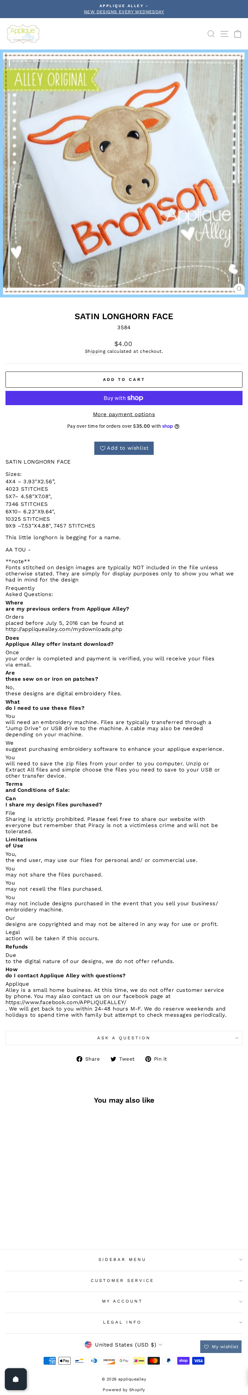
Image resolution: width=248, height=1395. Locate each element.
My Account (122, 1301)
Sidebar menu (122, 1259)
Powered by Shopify (124, 1389)
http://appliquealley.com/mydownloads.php (63, 629)
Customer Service (122, 1280)
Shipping (95, 351)
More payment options (124, 414)
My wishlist (224, 1346)
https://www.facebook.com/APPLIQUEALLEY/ (65, 1002)
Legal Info (122, 1322)
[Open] (16, 1379)
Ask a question (124, 1037)
